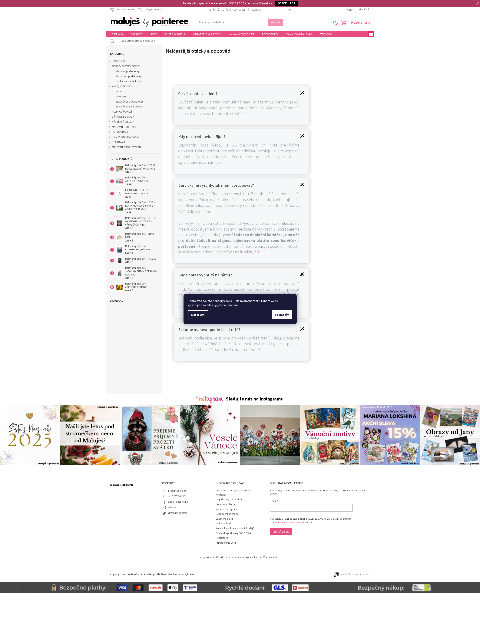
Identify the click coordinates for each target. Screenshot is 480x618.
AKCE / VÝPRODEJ (122, 86)
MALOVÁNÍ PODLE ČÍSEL (125, 127)
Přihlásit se (281, 531)
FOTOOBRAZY (120, 132)
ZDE (257, 252)
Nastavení (198, 315)
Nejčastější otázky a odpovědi (227, 10)
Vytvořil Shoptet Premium (355, 574)
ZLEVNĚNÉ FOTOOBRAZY (129, 102)
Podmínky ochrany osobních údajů (235, 528)
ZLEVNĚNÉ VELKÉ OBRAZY (130, 107)
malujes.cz (174, 507)
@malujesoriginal (177, 513)
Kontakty (258, 10)
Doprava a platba (225, 504)
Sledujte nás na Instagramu (255, 399)
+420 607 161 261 (177, 496)
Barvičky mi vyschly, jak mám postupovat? (216, 185)
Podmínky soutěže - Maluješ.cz (263, 557)
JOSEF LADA (119, 61)
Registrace (222, 538)
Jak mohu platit (224, 519)
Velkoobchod (223, 523)
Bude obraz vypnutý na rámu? (205, 275)
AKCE (119, 91)
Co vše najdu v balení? (197, 93)
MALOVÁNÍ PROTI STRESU (126, 147)
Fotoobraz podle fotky (128, 76)
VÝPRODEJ (121, 97)
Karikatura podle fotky (128, 81)
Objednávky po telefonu (229, 499)
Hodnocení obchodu (227, 514)
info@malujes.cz (177, 491)
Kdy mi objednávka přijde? (201, 137)
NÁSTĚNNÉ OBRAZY (123, 122)
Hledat (275, 22)
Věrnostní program (226, 509)
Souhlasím (282, 315)
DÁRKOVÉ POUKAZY (123, 117)
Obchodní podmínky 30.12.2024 (233, 533)
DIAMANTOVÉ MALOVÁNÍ (125, 137)
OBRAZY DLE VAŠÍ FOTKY (126, 66)
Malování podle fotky (127, 71)
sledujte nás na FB (178, 502)
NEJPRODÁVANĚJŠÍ (122, 112)
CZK (349, 10)
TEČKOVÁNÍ (118, 142)
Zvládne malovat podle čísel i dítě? (209, 330)
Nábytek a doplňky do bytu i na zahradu (222, 557)
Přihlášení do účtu (226, 543)
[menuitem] (116, 34)
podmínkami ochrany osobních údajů (292, 523)
